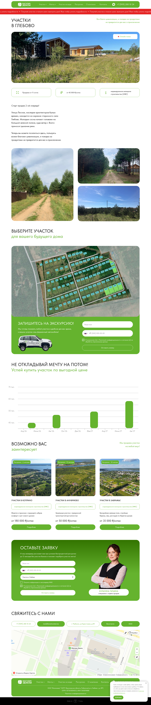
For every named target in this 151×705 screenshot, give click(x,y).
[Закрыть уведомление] (146, 683)
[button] (125, 36)
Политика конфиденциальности (75, 693)
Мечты (51, 4)
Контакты (103, 4)
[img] (24, 4)
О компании (91, 4)
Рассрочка (79, 4)
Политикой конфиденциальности (109, 340)
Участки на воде (65, 4)
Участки (42, 4)
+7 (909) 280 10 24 (125, 4)
